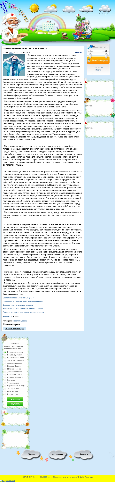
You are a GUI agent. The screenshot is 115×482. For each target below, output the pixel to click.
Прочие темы (12, 394)
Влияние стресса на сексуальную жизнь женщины (23, 301)
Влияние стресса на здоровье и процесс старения (23, 309)
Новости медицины (19, 321)
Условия (31, 454)
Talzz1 (11, 53)
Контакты (84, 454)
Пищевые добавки (14, 355)
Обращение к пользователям (64, 477)
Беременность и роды (16, 386)
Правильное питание (15, 358)
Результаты (15, 404)
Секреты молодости (15, 377)
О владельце (57, 454)
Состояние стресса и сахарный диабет (18, 298)
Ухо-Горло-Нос (13, 389)
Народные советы (14, 375)
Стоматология (13, 383)
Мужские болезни (14, 369)
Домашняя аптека (14, 372)
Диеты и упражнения (15, 361)
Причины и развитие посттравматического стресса (23, 312)
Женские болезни (14, 366)
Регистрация (98, 67)
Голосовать (15, 399)
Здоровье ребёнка (14, 363)
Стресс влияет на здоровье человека (18, 305)
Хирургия (11, 380)
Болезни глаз (12, 391)
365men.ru (48, 477)
